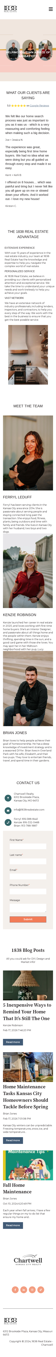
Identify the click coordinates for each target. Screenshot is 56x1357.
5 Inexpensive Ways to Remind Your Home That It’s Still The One (27, 1012)
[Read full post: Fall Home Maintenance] (28, 1165)
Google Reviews (39, 105)
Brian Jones (10, 1113)
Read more (13, 1042)
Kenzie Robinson (13, 1025)
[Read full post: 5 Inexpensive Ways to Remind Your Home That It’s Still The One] (28, 985)
